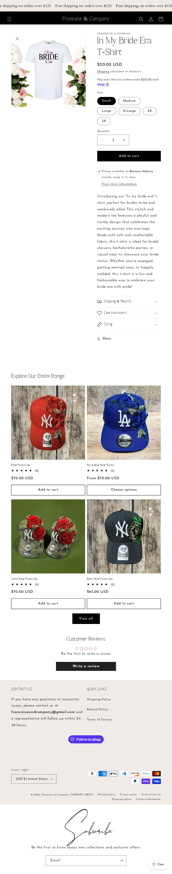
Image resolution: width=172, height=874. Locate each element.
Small (106, 101)
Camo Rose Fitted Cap (24, 579)
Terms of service (151, 794)
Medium (129, 101)
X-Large (129, 111)
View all (86, 618)
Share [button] (106, 338)
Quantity (103, 131)
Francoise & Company (54, 795)
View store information (119, 184)
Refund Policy (97, 709)
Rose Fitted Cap (20, 465)
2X (150, 111)
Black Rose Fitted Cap (100, 579)
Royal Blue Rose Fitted (100, 465)
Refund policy (106, 794)
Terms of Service (99, 719)
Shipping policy (121, 799)
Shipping (103, 71)
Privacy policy (128, 794)
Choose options (124, 490)
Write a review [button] (86, 666)
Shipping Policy (99, 699)
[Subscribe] (121, 860)
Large (106, 111)
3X (104, 121)
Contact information (148, 799)
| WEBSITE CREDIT (81, 795)
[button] (9, 19)
